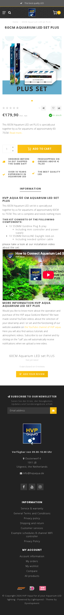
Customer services (32, 528)
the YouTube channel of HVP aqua (43, 327)
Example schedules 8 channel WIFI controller (32, 534)
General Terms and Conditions (32, 513)
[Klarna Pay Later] (43, 588)
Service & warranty (32, 508)
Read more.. (16, 132)
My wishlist (32, 566)
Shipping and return (32, 523)
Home (15, 22)
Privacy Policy (32, 541)
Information (30, 189)
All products (32, 575)
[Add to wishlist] (53, 108)
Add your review (33, 374)
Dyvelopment (32, 603)
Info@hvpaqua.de (33, 473)
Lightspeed (37, 599)
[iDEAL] (32, 588)
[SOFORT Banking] (21, 588)
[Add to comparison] (59, 108)
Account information (32, 556)
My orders (32, 561)
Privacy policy (32, 518)
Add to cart (42, 149)
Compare (32, 571)
